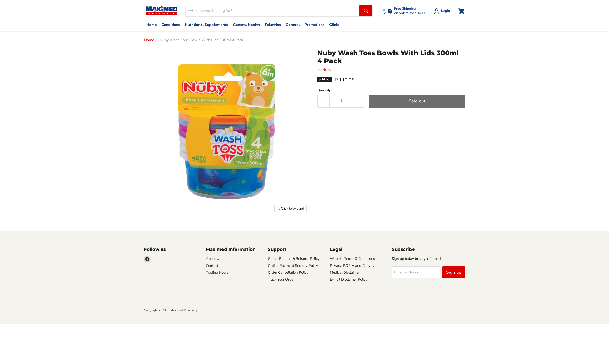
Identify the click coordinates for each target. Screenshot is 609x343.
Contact (212, 265)
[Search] (365, 10)
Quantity (324, 90)
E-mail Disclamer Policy (348, 279)
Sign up (453, 272)
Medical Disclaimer (345, 272)
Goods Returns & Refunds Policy (293, 258)
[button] (443, 11)
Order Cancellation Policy (288, 272)
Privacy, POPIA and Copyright (354, 265)
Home (149, 40)
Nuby (326, 69)
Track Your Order (281, 279)
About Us (213, 258)
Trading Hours (217, 272)
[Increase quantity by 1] (359, 101)
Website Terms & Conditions (352, 258)
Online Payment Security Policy (293, 265)
